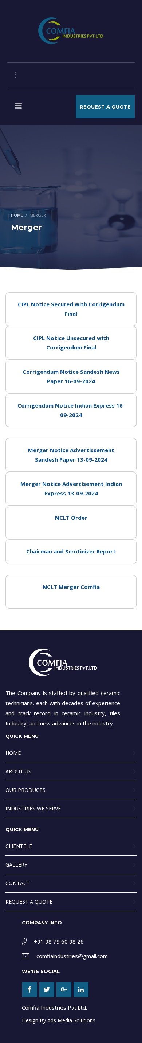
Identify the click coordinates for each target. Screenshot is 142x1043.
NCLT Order (71, 517)
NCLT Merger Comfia (71, 586)
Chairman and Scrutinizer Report (71, 551)
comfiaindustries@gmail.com (72, 956)
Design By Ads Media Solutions (58, 1020)
